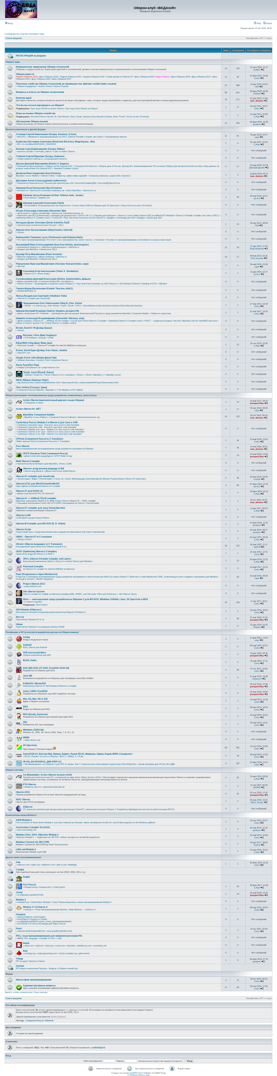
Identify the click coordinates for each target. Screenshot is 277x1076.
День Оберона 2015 (40, 79)
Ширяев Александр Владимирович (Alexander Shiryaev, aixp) (50, 318)
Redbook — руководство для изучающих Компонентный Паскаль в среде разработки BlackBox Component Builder (94, 313)
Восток (20, 617)
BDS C (63, 756)
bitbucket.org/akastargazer (54, 247)
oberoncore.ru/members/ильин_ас (67, 213)
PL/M (80, 756)
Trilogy (19, 958)
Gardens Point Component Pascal (51, 360)
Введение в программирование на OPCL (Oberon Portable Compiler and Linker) (65, 137)
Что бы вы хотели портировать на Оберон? (40, 105)
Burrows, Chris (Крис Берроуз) (40, 335)
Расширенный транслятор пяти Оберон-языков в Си (41, 546)
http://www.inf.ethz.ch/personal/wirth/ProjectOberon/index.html (90, 382)
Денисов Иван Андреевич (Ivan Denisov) (38, 173)
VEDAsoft (49, 1020)
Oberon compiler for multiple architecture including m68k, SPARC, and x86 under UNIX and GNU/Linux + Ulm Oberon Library (80, 594)
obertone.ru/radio (25, 151)
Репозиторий (45, 479)
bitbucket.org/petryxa (27, 257)
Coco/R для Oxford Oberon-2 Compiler (88, 321)
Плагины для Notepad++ (105, 215)
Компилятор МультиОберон (30, 166)
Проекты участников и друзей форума (26, 129)
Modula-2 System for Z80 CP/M (32, 842)
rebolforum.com (84, 946)
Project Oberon (62, 501)
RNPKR (256, 787)
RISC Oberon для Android (35, 647)
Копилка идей (23, 98)
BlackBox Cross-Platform (27, 176)
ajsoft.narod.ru (24, 213)
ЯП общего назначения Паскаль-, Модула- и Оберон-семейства (47, 968)
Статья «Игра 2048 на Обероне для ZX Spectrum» (96, 205)
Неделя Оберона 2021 (70, 77)
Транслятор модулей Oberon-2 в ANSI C (35, 554)
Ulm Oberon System (34, 591)
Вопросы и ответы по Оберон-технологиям (40, 92)
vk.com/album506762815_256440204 (39, 144)
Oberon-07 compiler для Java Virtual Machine (40, 508)
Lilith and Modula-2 (26, 849)
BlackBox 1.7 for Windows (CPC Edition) (64, 390)
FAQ (258, 23)
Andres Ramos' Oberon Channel (53, 86)
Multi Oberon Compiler (28, 461)
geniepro (257, 124)
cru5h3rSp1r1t (98, 1047)
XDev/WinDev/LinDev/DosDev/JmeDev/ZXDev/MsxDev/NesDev (113, 306)
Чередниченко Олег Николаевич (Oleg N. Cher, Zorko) (52, 303)
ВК (18, 144)
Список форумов (14, 38)
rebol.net (39, 946)
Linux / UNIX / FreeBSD (35, 691)
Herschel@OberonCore (109, 183)
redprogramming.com (47, 953)
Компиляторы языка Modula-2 (21, 815)
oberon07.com (24, 353)
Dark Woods (63, 116)
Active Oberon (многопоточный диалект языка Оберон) (53, 400)
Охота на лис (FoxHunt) (137, 116)
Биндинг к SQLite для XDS (149, 218)
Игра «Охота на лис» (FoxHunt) (137, 205)
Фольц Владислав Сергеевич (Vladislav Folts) (41, 296)
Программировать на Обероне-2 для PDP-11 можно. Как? (51, 764)
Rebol (26, 943)
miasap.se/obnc (24, 539)
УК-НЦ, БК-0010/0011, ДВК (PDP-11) (42, 761)
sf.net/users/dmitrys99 (49, 281)
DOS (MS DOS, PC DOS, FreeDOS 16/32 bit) (46, 668)
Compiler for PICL (47, 938)
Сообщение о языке (33, 403)
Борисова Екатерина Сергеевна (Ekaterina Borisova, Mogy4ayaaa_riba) (55, 141)
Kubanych (257, 679)
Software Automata (25, 360)
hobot (256, 765)
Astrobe (42, 338)
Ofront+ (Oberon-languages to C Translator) (39, 544)
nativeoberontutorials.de (54, 787)
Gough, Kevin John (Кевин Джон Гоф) (36, 357)
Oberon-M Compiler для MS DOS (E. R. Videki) (40, 523)
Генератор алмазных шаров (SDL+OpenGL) (110, 176)
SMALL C (72, 756)
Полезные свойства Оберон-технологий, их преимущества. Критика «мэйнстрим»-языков (66, 83)
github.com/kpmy (46, 257)
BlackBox (21, 501)
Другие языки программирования (23, 857)
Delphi (26, 877)
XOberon (27, 807)
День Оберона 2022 (48, 77)
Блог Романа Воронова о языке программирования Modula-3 (82, 902)
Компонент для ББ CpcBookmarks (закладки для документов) (46, 215)
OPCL (78, 306)
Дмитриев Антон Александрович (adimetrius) (41, 180)
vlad (257, 87)
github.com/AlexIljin (41, 213)
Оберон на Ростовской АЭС (59, 166)
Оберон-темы (13, 62)
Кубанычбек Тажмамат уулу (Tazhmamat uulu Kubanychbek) (49, 237)
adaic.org (35, 865)
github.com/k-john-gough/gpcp (38, 456)
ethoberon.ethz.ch (32, 787)
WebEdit (170, 215)
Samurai (86, 116)
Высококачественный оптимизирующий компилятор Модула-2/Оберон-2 (51, 612)
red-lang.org (29, 953)
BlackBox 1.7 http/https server (107, 375)
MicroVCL (21, 137)
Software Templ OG (33, 375)
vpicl (59, 938)
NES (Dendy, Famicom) (35, 714)
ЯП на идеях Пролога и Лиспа (30, 961)
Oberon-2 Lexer (125, 215)
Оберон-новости (25, 74)
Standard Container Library (66, 168)
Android (27, 645)
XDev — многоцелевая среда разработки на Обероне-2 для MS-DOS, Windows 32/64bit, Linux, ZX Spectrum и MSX (85, 599)
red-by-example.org (68, 953)
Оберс (19, 624)
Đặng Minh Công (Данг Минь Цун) (34, 343)
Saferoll (256, 547)
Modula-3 (21, 899)
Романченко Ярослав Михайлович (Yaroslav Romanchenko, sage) (52, 264)
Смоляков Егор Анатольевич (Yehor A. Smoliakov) (50, 271)
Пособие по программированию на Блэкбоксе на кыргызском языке (138, 240)
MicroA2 (21, 266)
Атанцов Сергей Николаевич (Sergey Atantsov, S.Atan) (46, 134)
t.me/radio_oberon (43, 151)
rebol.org (49, 946)
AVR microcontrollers (34, 652)
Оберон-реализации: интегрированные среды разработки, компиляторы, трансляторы (51, 395)
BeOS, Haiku (30, 660)
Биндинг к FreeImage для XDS (121, 218)
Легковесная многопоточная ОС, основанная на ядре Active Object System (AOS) (62, 777)
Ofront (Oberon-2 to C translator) (59, 375)
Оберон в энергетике (161, 313)
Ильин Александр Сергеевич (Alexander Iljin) (41, 210)
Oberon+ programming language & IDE (43, 468)
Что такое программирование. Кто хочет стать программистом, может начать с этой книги (60, 240)
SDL (25, 722)
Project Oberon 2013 (34, 584)
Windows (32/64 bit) (33, 730)
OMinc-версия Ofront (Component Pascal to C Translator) (43, 441)
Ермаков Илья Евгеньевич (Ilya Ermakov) (39, 188)
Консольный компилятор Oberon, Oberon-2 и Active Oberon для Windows (57, 561)
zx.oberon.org (39, 306)
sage (257, 137)
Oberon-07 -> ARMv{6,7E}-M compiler (36, 498)
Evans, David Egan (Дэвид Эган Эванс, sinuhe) (41, 350)
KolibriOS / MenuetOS (34, 683)
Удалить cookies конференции (18, 992)
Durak (79, 116)
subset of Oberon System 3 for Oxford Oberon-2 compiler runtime (46, 323)
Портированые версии (116, 137)
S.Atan (257, 116)
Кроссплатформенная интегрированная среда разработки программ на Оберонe (54, 449)
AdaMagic (72, 865)
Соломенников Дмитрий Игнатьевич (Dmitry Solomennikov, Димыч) (53, 279)
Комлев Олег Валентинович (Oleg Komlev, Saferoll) (44, 230)
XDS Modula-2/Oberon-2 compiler (61, 686)
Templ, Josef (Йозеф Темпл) (38, 372)
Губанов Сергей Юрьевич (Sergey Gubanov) (40, 156)
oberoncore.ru (89, 190)
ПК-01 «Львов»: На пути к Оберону (41, 756)
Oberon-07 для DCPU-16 (29, 491)
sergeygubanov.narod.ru (55, 159)
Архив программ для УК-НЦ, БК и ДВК (156, 764)
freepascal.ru (45, 887)
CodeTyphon (59, 887)
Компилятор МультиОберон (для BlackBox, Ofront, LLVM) (44, 464)
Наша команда (40, 992)
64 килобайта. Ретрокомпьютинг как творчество (47, 205)
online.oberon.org (32, 740)
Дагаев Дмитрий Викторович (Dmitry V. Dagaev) (42, 163)
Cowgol (20, 869)
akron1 (257, 198)
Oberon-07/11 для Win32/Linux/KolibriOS (38, 483)
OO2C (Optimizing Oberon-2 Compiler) (36, 551)
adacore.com (23, 865)
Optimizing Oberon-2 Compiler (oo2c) (33, 218)
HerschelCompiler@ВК (85, 183)
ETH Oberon (29, 784)
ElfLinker (163, 284)
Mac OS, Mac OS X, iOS (35, 699)
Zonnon (20, 966)
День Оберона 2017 (201, 77)
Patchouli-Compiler (33, 566)
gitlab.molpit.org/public (77, 176)
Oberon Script (23, 529)
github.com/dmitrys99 (27, 281)
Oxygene (21, 914)
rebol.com (28, 946)
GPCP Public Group (63, 456)
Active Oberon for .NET (28, 409)
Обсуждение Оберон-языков (32, 121)
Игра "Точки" (119, 116)
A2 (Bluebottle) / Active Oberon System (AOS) (47, 775)
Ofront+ (20, 232)
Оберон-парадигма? (27, 86)
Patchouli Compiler (25, 345)
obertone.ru (74, 247)
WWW (26, 737)
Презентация (23, 479)
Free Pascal (29, 884)
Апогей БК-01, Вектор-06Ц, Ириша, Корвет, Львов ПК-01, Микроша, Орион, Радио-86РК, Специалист (78, 754)
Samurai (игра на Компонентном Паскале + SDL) (40, 225)
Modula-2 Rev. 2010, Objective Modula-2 (37, 834)
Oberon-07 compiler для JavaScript (33, 298)
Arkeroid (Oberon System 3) (43, 116)
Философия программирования (33, 979)
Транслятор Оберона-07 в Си (30, 619)
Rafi (257, 225)
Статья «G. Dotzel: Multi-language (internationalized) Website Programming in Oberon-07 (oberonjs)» (100, 479)
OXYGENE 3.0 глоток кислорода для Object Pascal (41, 924)
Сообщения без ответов (16, 34)
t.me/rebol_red (99, 946)
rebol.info (71, 946)
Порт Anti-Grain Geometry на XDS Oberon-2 (84, 218)
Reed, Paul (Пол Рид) (27, 365)
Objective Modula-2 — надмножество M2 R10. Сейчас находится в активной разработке (58, 837)
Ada (18, 862)
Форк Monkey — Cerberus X (82, 909)
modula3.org (23, 902)
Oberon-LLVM (23, 515)
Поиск (269, 23)
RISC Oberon (23, 799)
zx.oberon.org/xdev (33, 602)
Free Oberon (30, 198)
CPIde (51, 338)
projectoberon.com (50, 367)
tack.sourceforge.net (26, 830)
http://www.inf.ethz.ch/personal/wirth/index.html (38, 382)
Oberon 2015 (23, 792)
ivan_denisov (256, 101)
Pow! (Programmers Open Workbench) (36, 574)
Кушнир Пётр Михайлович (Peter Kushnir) (39, 254)
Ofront (88, 375)
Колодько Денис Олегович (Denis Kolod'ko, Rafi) (42, 222)
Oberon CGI (30, 274)
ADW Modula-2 (24, 820)
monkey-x (29, 909)
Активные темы (36, 34)
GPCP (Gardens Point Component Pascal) (45, 453)
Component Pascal (35, 1020)
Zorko (257, 78)
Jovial (19, 892)
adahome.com (48, 865)
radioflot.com (44, 198)
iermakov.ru (22, 190)
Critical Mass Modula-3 (41, 902)
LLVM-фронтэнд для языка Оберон (32, 518)
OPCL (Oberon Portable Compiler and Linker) (47, 558)
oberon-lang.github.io (33, 471)
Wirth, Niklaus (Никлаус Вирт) (32, 380)
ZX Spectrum (30, 745)
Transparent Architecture (85, 166)
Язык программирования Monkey (51, 909)
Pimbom (257, 93)
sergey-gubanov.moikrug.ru (30, 159)
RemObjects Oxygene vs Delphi (32, 919)
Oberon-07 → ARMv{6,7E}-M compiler (51, 321)
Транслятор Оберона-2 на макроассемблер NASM (40, 627)
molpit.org (60, 176)
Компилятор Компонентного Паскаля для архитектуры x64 (45, 183)
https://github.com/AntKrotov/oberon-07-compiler (38, 486)
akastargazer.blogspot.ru (28, 247)
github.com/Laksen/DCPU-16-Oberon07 (35, 493)
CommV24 (57, 218)
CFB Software (30, 338)
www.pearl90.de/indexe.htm (59, 931)
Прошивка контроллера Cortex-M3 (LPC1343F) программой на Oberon (51, 503)
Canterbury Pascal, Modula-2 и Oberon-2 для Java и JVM (46, 422)
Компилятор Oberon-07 (34, 686)
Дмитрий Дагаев (257, 167)
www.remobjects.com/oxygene (31, 917)
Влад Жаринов (257, 248)
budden (256, 70)
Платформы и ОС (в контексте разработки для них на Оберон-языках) (42, 632)
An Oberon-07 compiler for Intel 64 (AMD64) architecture (49, 569)
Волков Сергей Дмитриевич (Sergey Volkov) (40, 149)
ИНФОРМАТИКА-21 (26, 291)
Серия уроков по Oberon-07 (119, 77)
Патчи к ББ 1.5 (85, 215)
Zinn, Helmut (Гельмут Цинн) (31, 387)
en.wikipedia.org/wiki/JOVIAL (30, 895)
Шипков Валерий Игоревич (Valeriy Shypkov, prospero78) (47, 311)
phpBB (133, 1073)
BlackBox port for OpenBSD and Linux (199, 321)
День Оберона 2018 (180, 77)
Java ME (27, 675)
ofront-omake (43, 274)
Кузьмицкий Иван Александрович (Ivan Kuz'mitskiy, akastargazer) (52, 244)
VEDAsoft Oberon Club (139, 1075)
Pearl (19, 928)
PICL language (30, 938)
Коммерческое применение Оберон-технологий (42, 67)
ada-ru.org (61, 865)
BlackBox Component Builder (39, 414)
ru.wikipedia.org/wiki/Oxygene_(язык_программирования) (44, 921)
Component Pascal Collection (30, 390)
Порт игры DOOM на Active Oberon (47, 108)
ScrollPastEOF (159, 215)
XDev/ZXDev (42, 605)
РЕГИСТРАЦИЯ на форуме (31, 55)
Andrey (257, 845)
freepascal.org (30, 887)
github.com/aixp (24, 321)
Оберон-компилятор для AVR (37, 655)
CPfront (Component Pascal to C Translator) (39, 439)
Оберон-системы (14, 770)
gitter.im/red (84, 953)
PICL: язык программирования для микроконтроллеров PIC (49, 936)
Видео (34, 479)
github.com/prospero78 (27, 313)
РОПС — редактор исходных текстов (162, 321)
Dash (72, 116)
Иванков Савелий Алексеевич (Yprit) (43, 203)
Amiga (26, 637)
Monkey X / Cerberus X (35, 907)
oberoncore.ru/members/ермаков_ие (47, 190)
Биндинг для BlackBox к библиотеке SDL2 (37, 249)
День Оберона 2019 (144, 77)
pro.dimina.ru (67, 281)
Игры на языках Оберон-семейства (35, 113)
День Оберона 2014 (61, 79)
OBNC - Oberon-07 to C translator (34, 536)
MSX (25, 706)
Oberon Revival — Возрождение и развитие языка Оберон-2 (45, 284)
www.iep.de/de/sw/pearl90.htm (31, 931)
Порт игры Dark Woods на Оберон (81, 108)
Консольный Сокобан (102, 116)
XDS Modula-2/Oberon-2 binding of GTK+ (138, 284)
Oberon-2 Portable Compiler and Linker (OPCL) (197, 215)
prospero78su (257, 403)
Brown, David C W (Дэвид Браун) (34, 328)
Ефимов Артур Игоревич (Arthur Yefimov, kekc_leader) (53, 195)
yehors (257, 274)
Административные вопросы (39, 985)
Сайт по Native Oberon (64, 151)
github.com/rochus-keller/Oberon (60, 471)
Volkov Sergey (256, 802)
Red (25, 951)
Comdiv (256, 479)
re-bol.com (60, 946)
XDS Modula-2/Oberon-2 (29, 609)
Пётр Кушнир (257, 258)
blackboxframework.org (89, 417)
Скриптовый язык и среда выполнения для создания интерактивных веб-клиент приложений (60, 532)
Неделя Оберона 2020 (93, 77)
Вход (10, 23)
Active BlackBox (73, 190)
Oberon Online (47, 176)
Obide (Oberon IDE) (142, 215)
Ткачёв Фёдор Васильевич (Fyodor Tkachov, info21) (44, 288)
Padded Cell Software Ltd (28, 367)
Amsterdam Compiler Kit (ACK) (33, 827)
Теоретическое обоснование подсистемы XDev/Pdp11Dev (109, 764)
